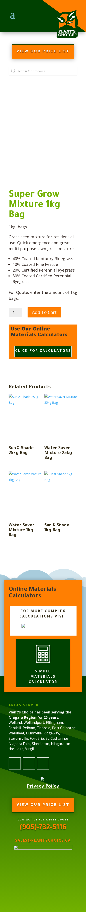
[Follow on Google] (29, 763)
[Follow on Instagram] (43, 763)
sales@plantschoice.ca (43, 840)
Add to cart (44, 312)
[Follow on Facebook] (15, 763)
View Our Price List (43, 51)
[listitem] (43, 736)
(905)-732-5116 (43, 828)
